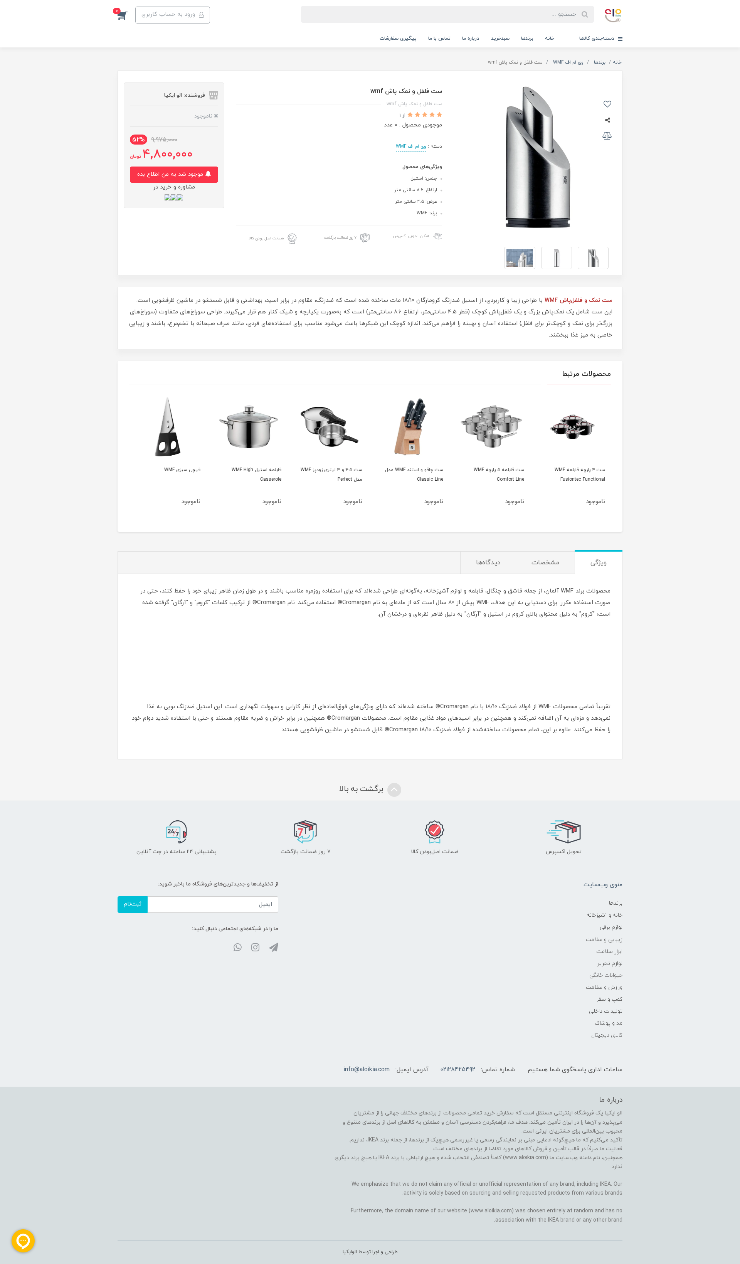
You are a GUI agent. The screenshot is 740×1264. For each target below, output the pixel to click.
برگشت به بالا (362, 789)
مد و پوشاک (608, 1023)
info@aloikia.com (366, 1069)
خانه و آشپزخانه (604, 915)
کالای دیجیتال (606, 1035)
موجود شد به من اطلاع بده (171, 174)
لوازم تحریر (609, 963)
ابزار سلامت (609, 951)
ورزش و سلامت (604, 987)
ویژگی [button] (598, 562)
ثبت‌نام (132, 904)
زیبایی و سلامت (604, 939)
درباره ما (470, 38)
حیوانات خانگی (605, 975)
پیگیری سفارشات (398, 38)
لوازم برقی (611, 927)
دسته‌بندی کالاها (597, 38)
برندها (527, 38)
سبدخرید (500, 38)
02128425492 (457, 1069)
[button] (126, 15)
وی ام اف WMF (411, 146)
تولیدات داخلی (605, 1011)
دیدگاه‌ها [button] (488, 562)
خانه (549, 38)
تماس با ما (439, 38)
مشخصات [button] (545, 562)
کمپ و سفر (609, 999)
